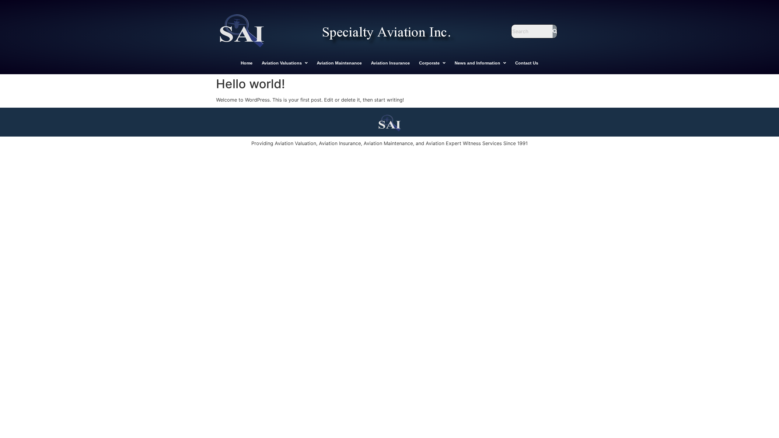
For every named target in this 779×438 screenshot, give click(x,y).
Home (247, 63)
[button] (284, 63)
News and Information (477, 63)
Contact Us (526, 63)
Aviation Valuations (282, 63)
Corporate (429, 63)
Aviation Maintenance (339, 63)
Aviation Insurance (390, 63)
